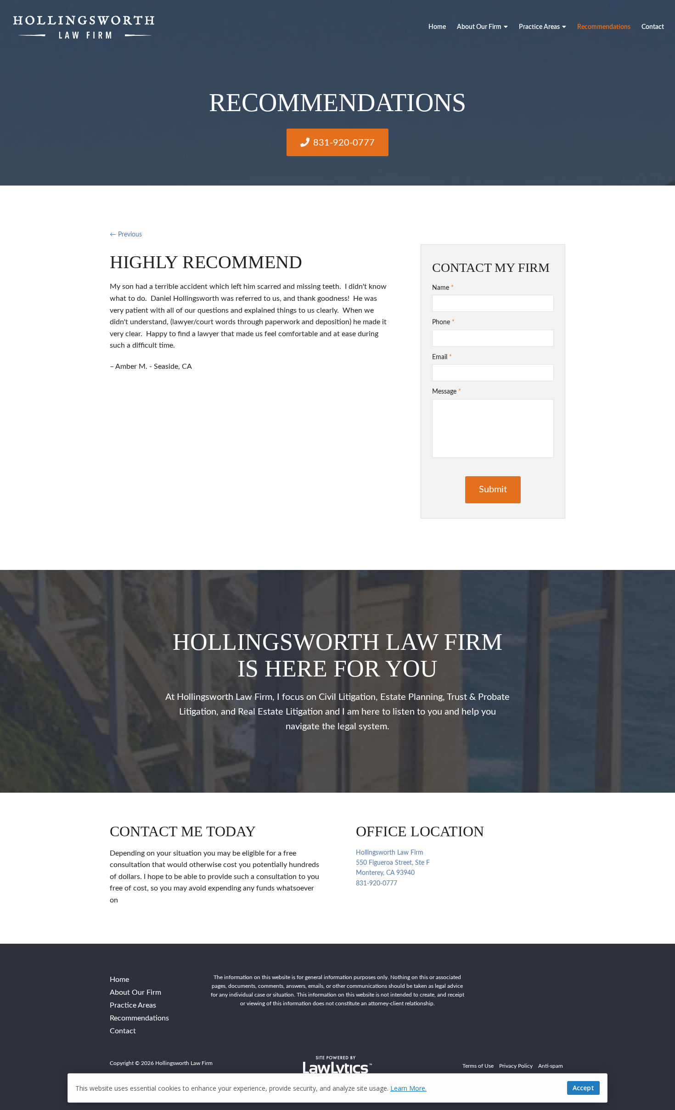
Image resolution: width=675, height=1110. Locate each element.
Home (437, 27)
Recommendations (603, 27)
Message (446, 392)
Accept (583, 1087)
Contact (652, 27)
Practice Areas (539, 27)
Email (442, 357)
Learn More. (408, 1088)
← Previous (126, 234)
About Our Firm (479, 27)
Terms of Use (478, 1066)
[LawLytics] (337, 1066)
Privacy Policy (516, 1066)
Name (443, 288)
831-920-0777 (344, 142)
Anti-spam (550, 1066)
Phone (443, 322)
